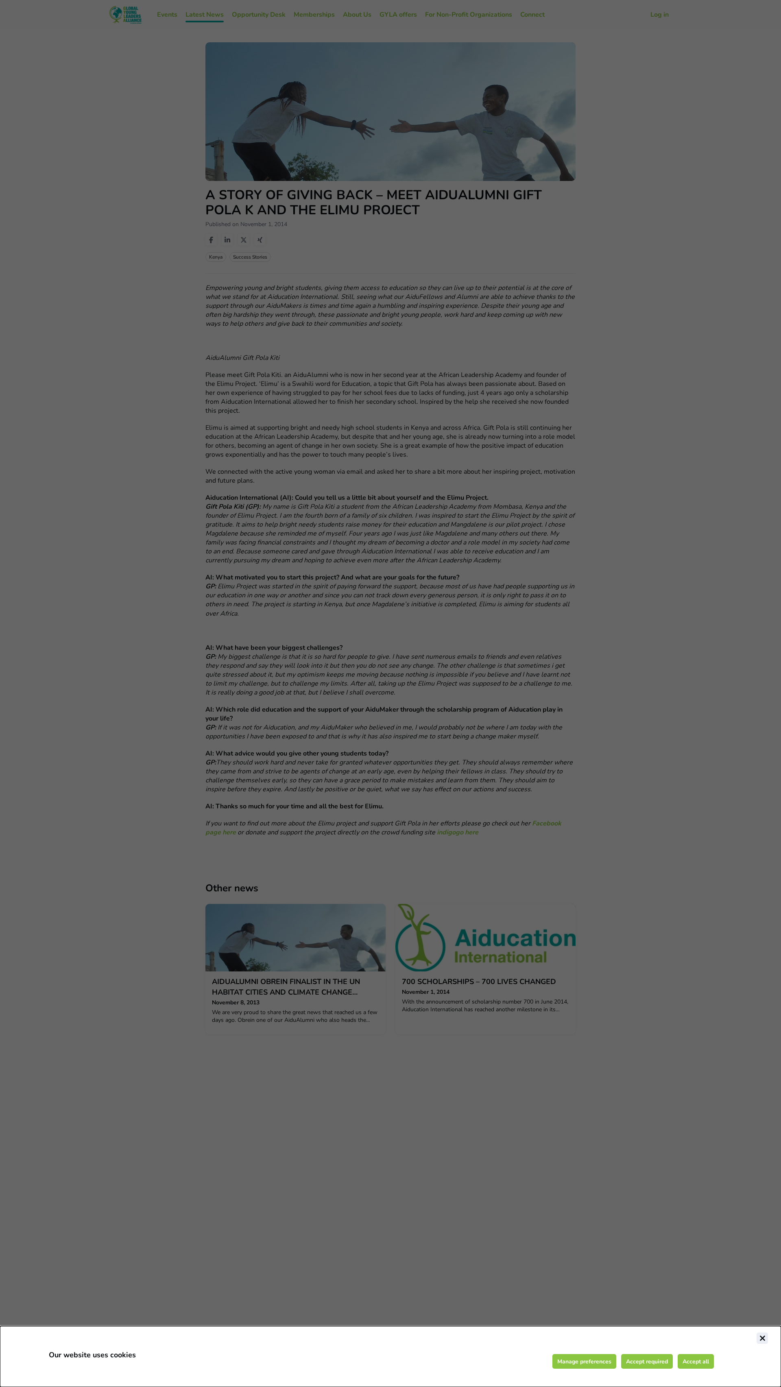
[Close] (762, 1338)
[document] (390, 1356)
